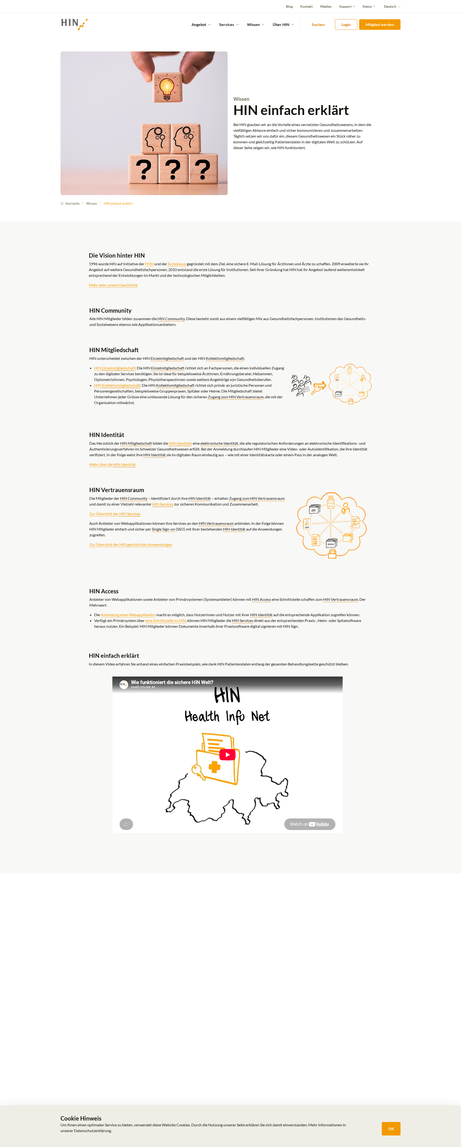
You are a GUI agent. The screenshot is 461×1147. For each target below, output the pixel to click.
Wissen (91, 203)
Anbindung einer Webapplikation (128, 614)
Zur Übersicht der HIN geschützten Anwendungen (130, 544)
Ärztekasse (177, 263)
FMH (149, 263)
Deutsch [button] (390, 6)
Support (345, 6)
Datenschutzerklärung (92, 1130)
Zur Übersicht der (114, 513)
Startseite (72, 203)
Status (367, 6)
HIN (114, 368)
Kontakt (306, 6)
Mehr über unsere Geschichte (113, 285)
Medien (326, 6)
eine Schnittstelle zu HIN (165, 620)
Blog (289, 6)
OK (391, 1128)
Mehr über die (112, 464)
